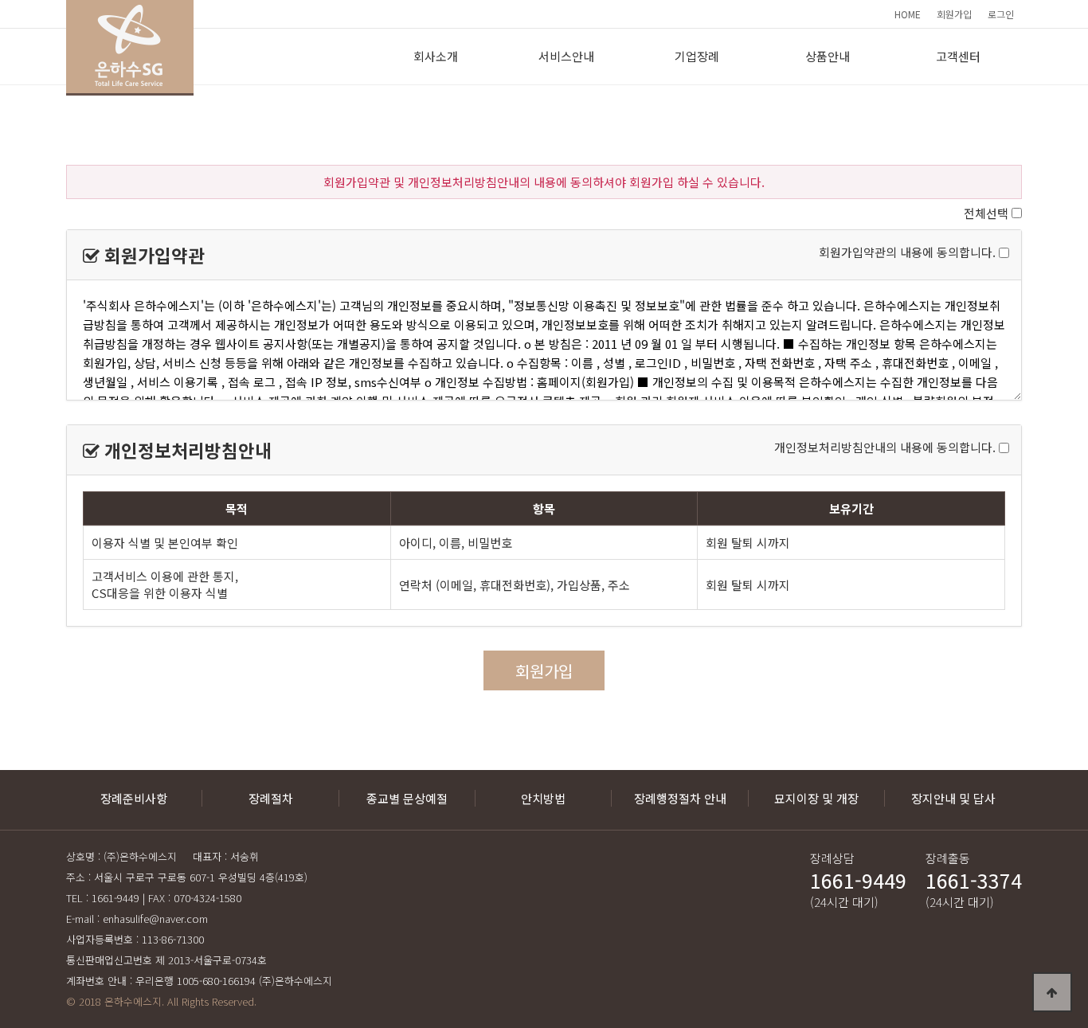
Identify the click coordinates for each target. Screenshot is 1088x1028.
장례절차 (271, 798)
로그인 (1001, 14)
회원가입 (954, 14)
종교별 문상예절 (407, 798)
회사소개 (435, 56)
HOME (907, 14)
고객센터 (958, 56)
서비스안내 (566, 56)
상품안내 (827, 56)
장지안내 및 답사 (953, 798)
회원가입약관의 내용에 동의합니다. (907, 252)
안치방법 (543, 798)
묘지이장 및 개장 (816, 798)
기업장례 (697, 56)
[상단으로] (1052, 992)
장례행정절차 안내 (680, 798)
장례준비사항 (133, 798)
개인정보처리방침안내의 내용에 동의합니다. (885, 448)
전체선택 (986, 213)
